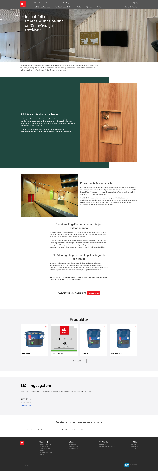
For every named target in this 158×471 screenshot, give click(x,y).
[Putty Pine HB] (64, 340)
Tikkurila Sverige (38, 3)
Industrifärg (65, 3)
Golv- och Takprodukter (52, 3)
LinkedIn (133, 446)
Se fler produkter (77, 361)
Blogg (136, 449)
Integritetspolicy (73, 448)
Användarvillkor (73, 446)
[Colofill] (94, 340)
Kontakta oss (72, 444)
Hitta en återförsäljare (131, 7)
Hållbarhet (101, 444)
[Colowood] (35, 340)
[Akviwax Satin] (124, 340)
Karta (41, 454)
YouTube (133, 444)
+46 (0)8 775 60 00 (47, 452)
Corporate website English (106, 446)
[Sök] (137, 3)
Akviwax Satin (26, 405)
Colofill (45, 129)
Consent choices (76, 466)
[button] (134, 3)
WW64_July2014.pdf (30, 399)
